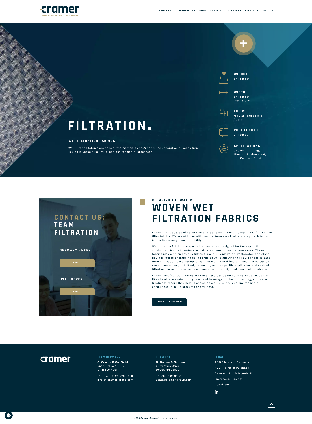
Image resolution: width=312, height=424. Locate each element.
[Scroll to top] (271, 404)
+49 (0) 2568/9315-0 (118, 376)
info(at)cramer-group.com (115, 380)
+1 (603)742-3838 (168, 376)
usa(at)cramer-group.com (174, 380)
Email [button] (77, 262)
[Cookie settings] (9, 415)
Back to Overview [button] (170, 301)
